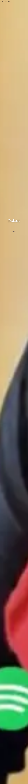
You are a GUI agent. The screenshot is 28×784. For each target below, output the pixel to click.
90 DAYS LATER (6, 1)
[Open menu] (23, 1)
